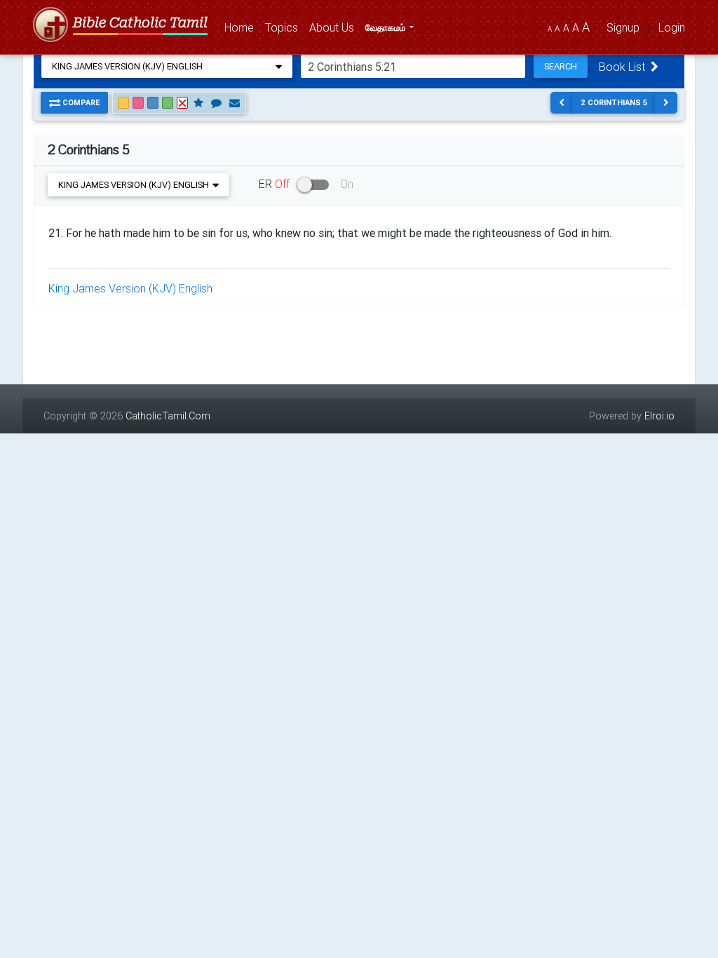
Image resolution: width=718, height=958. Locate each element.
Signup (623, 27)
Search (560, 66)
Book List (625, 67)
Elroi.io (659, 416)
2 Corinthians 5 (614, 102)
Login (671, 27)
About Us (334, 27)
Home (241, 27)
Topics (284, 27)
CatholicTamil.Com (168, 416)
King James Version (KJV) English (130, 288)
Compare (80, 102)
